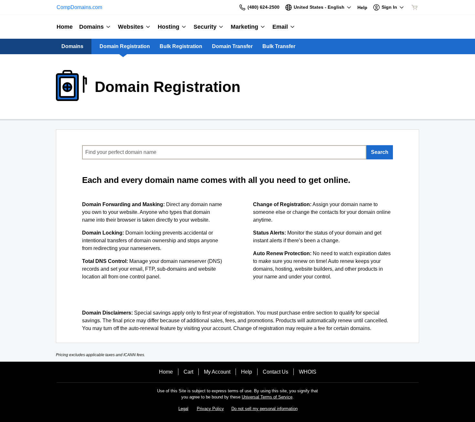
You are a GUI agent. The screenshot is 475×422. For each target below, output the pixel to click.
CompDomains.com (79, 7)
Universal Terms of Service (267, 397)
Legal (183, 408)
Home (166, 372)
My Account (217, 372)
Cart (188, 372)
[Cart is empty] (414, 7)
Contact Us (275, 372)
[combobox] (224, 152)
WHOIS (307, 372)
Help (246, 372)
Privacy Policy (210, 408)
